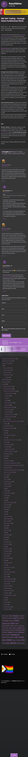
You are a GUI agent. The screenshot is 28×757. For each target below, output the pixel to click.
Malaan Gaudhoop (8, 518)
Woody (13, 643)
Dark (19, 618)
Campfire (21, 615)
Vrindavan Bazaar (7, 606)
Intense (12, 142)
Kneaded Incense (7, 375)
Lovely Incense (7, 516)
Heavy (15, 625)
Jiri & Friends (7, 504)
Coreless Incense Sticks (9, 407)
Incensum (6, 495)
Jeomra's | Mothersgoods (9, 502)
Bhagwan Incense (7, 460)
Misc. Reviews (6, 419)
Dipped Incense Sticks (9, 393)
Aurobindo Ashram (8, 444)
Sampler (7, 634)
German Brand (6, 625)
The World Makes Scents (9, 595)
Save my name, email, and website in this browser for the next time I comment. (13, 329)
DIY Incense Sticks (7, 368)
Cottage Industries (9, 449)
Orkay (5, 532)
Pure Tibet (6, 555)
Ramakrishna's (7, 562)
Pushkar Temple (7, 558)
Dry (3, 620)
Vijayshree (6, 602)
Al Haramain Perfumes (8, 435)
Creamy (15, 618)
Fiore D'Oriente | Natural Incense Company (13, 470)
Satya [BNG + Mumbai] (8, 572)
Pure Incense (6, 553)
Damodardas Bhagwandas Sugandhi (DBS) (13, 465)
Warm (8, 643)
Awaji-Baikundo (7, 453)
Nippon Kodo (7, 530)
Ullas (5, 600)
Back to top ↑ (4, 682)
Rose (3, 634)
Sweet (9, 640)
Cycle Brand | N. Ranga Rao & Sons (11, 463)
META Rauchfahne (6, 379)
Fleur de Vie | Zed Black (9, 472)
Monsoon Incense (7, 523)
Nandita (5, 525)
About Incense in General (7, 361)
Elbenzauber (6, 467)
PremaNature (7, 551)
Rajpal (5, 560)
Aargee (5, 430)
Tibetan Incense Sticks (9, 416)
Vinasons (6, 604)
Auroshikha (7, 446)
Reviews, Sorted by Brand (8, 428)
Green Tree (6, 479)
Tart (23, 640)
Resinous (18, 142)
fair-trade (11, 620)
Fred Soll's (6, 474)
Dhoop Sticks (7, 412)
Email (3, 314)
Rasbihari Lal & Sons (8, 567)
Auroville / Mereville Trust (9, 451)
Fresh (12, 623)
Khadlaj (5, 509)
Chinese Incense (8, 409)
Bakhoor (5, 423)
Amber (10, 615)
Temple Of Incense (8, 590)
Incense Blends (6, 372)
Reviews (4, 384)
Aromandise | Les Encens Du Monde (11, 439)
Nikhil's (5, 528)
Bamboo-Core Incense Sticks (20, 26)
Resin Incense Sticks (9, 402)
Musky (19, 628)
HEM (5, 488)
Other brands (15, 28)
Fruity (17, 623)
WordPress (18, 680)
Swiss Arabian (7, 588)
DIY (2, 365)
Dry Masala (7, 395)
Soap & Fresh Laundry (8, 637)
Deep (22, 618)
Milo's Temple (7, 521)
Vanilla (4, 643)
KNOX (5, 511)
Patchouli (12, 630)
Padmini (5, 537)
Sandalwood (14, 635)
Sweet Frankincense (7, 276)
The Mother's (6, 593)
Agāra (5, 432)
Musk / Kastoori (13, 628)
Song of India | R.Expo (8, 581)
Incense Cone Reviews (7, 386)
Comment (4, 302)
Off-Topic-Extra (5, 382)
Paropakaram (7, 542)
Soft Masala (7, 405)
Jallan (5, 500)
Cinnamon (4, 618)
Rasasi (5, 565)
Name (3, 308)
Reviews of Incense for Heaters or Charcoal (12, 421)
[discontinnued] (20, 643)
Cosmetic (10, 618)
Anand (5, 437)
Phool (5, 546)
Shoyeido (6, 576)
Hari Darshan (7, 486)
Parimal (5, 539)
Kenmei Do (6, 507)
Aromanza (6, 442)
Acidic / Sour (5, 615)
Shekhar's (6, 574)
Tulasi (5, 597)
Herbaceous (21, 625)
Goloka (5, 477)
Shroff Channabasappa (9, 579)
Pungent (16, 632)
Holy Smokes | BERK (8, 493)
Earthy (6, 620)
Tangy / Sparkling (16, 640)
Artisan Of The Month (6, 363)
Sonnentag (6, 583)
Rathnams (6, 569)
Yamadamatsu (7, 609)
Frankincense (5, 142)
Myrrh (23, 628)
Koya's (5, 514)
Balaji (5, 458)
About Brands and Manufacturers (9, 358)
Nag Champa (5, 630)
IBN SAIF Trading (5, 48)
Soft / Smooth (19, 637)
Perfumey (4, 632)
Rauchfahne (15, 3)
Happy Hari (6, 484)
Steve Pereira (5, 165)
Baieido (5, 456)
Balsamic (16, 616)
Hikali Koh (6, 491)
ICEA (3, 628)
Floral (17, 620)
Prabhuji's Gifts (7, 548)
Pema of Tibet (7, 544)
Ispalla (5, 497)
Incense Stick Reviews (6, 28)
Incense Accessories (7, 370)
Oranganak (7, 377)
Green (12, 625)
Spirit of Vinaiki (7, 586)
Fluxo (6, 398)
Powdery (10, 632)
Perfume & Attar (20, 630)
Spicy (4, 640)
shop (22, 43)
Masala (6, 400)
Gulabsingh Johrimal (8, 481)
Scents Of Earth (4, 132)
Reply (4, 180)
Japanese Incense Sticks (10, 414)
